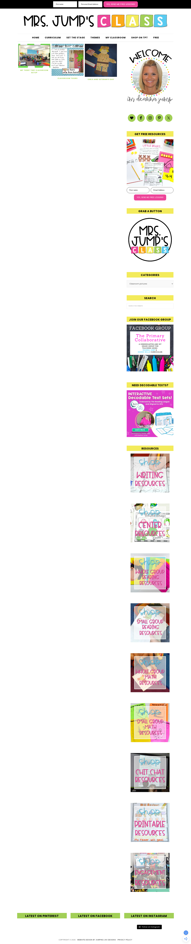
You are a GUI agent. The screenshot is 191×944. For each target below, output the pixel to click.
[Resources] (150, 473)
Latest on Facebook (95, 916)
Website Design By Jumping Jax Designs (96, 940)
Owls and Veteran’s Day (101, 79)
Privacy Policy (125, 940)
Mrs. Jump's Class (95, 21)
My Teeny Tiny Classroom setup (34, 71)
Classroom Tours (68, 78)
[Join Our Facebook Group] (150, 348)
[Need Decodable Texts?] (150, 435)
